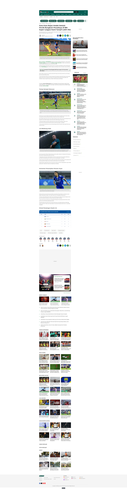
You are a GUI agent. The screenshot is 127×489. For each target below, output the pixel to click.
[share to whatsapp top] (63, 36)
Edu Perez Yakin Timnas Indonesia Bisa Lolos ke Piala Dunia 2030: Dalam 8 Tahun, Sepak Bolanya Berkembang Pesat (44, 371)
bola (44, 12)
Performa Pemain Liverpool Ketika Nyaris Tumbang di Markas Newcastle (66, 417)
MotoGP (74, 14)
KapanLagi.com (82, 478)
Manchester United (44, 420)
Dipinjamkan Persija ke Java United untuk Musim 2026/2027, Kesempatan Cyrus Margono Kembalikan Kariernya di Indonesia (44, 348)
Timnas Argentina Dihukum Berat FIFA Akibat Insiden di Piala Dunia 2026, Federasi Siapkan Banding (55, 361)
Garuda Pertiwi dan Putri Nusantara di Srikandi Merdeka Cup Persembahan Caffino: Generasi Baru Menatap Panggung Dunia (81, 85)
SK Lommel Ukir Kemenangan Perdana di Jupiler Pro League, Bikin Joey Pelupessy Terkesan (54, 338)
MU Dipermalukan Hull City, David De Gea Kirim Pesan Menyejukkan (55, 439)
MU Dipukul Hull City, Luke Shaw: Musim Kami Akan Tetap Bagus (54, 429)
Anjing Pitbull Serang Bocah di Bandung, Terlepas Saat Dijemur (44, 469)
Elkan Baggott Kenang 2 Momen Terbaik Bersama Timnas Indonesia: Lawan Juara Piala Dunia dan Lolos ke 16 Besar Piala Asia (44, 361)
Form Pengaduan (57, 477)
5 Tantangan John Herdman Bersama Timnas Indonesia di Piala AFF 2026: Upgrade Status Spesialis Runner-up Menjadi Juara (80, 47)
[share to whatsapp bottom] (63, 246)
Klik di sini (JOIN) (45, 85)
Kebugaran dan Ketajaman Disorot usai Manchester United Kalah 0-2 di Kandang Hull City (66, 439)
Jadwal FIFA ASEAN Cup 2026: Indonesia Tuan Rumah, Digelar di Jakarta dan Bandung (81, 95)
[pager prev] (39, 21)
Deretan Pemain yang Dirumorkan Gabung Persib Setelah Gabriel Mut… (82, 51)
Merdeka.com (67, 479)
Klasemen (51, 16)
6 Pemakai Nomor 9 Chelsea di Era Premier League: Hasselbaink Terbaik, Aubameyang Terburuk (44, 407)
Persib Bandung (48, 61)
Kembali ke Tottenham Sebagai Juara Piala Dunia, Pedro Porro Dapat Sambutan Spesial (65, 371)
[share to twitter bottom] (60, 246)
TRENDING (75, 136)
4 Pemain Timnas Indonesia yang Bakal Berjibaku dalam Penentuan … (82, 67)
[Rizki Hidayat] (43, 246)
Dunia (66, 14)
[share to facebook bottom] (58, 246)
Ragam (78, 14)
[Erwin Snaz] (40, 36)
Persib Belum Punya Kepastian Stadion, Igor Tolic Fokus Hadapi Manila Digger (55, 319)
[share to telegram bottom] (65, 246)
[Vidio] (43, 483)
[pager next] (87, 21)
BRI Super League (47, 14)
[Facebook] (39, 483)
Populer (76, 72)
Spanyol (70, 14)
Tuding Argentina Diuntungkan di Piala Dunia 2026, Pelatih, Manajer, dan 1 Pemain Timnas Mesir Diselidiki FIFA (66, 361)
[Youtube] (44, 483)
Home (42, 14)
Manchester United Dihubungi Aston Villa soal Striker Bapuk (65, 429)
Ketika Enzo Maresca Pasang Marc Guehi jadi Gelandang (44, 416)
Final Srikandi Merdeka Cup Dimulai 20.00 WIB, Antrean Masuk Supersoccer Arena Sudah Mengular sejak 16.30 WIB (81, 117)
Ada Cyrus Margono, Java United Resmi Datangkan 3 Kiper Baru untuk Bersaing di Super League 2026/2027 (81, 90)
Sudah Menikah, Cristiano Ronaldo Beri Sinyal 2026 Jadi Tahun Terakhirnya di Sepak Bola (54, 371)
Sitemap (40, 480)
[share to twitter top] (60, 36)
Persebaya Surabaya (42, 62)
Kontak (40, 477)
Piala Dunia (58, 14)
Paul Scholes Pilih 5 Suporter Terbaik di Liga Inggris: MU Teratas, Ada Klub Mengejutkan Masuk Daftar (44, 439)
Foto (84, 14)
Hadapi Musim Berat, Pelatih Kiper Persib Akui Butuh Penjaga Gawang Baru (65, 304)
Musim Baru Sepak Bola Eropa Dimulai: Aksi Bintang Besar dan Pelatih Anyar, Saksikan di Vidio (55, 407)
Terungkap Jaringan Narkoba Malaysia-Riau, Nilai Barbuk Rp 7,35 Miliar (66, 459)
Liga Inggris (42, 398)
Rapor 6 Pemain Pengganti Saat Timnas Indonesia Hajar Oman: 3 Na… (82, 55)
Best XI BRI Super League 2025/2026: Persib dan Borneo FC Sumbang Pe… (82, 63)
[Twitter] (41, 483)
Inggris (62, 14)
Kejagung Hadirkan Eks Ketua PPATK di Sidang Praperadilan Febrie (54, 459)
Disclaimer (46, 477)
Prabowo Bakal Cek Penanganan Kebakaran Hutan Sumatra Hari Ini (65, 469)
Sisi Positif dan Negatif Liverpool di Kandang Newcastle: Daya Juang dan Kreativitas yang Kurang (65, 407)
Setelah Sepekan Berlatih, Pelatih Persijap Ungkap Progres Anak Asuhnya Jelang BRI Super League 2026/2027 (43, 304)
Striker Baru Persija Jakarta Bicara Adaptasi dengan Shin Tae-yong (55, 384)
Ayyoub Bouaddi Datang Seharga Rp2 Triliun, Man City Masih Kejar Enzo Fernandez (54, 417)
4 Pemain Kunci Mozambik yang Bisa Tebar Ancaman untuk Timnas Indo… (82, 59)
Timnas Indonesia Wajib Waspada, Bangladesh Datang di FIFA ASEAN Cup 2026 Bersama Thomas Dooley (81, 123)
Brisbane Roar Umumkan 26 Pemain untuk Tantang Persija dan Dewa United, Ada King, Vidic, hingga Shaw (81, 133)
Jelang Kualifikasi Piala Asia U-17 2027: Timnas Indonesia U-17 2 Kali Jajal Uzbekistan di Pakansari (66, 338)
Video (81, 14)
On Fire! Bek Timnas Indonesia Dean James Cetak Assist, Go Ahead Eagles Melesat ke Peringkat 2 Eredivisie (66, 348)
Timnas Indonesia (44, 329)
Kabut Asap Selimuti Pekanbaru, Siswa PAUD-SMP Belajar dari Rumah (54, 469)
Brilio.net (66, 478)
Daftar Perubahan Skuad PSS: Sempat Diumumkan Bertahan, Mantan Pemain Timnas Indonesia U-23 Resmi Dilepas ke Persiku (65, 394)
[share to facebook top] (58, 36)
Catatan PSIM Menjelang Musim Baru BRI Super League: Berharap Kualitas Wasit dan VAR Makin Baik (54, 304)
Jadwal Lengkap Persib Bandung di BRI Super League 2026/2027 (65, 384)
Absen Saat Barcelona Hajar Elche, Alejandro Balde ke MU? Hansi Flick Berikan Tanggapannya (44, 429)
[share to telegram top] (65, 36)
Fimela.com (74, 478)
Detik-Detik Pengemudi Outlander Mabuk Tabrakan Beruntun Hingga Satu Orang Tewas (44, 459)
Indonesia (53, 14)
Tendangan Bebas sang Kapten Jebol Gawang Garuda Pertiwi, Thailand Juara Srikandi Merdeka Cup (81, 128)
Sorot (40, 450)
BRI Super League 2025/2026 (56, 62)
